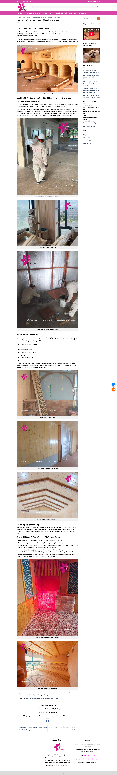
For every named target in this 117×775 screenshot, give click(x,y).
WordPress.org (87, 143)
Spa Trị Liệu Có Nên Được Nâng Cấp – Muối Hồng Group (91, 71)
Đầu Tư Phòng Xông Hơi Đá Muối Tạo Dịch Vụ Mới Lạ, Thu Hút (42, 698)
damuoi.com (68, 716)
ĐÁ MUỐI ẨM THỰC (38, 13)
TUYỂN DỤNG (82, 13)
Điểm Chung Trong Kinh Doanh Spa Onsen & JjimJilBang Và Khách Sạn (91, 83)
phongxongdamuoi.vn (47, 716)
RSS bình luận (87, 140)
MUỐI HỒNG (72, 13)
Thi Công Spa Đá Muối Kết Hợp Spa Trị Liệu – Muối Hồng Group (91, 96)
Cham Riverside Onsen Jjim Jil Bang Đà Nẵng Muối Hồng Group (91, 77)
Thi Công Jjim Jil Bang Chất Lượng (41, 17)
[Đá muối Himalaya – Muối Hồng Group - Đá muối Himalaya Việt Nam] (23, 7)
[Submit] (98, 7)
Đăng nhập (86, 134)
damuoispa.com (95, 123)
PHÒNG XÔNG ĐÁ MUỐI (60, 13)
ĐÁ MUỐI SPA (28, 13)
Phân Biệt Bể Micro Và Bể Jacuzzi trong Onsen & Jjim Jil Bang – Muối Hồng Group (91, 90)
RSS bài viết (86, 137)
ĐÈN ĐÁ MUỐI (49, 13)
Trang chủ (20, 13)
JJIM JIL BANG (20, 17)
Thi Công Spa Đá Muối (55, 17)
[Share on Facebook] (47, 721)
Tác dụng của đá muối (89, 126)
